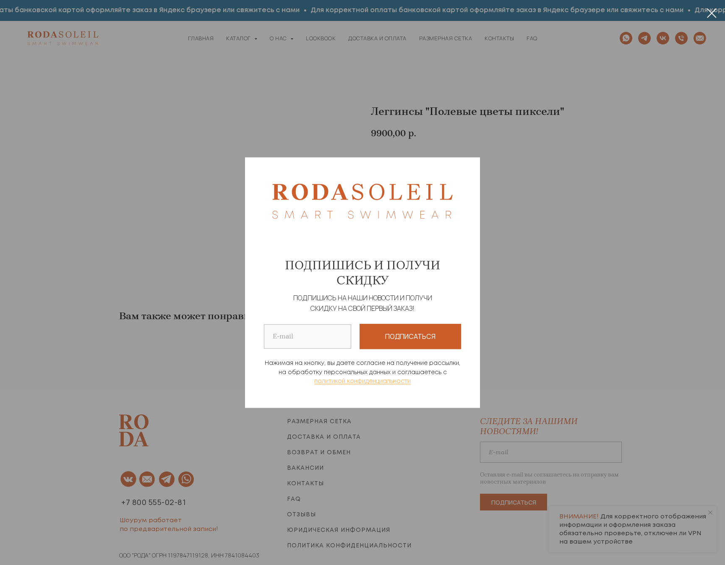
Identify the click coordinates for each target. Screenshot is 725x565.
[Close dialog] (712, 13)
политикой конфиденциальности (362, 381)
